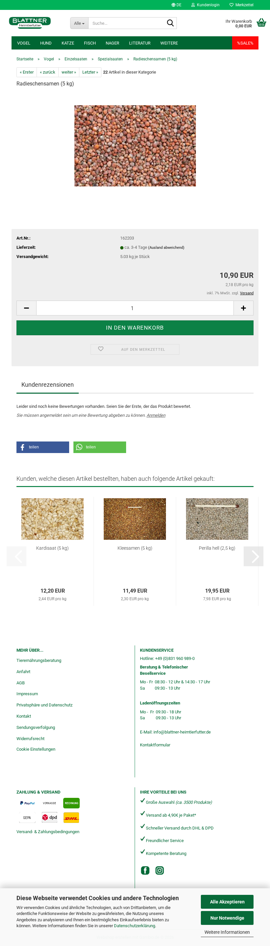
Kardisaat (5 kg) (52, 548)
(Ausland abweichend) (166, 247)
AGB (20, 682)
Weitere (169, 43)
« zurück (47, 72)
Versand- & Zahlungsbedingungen (47, 831)
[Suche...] (170, 23)
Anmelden (156, 415)
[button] (176, 5)
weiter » (69, 72)
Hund (46, 43)
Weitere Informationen (227, 932)
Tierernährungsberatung (38, 660)
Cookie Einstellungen (35, 749)
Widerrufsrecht (30, 738)
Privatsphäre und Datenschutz (44, 704)
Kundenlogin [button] (207, 5)
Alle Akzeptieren (227, 901)
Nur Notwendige (227, 918)
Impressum (27, 693)
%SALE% (245, 43)
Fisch (90, 43)
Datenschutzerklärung (134, 925)
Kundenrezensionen (47, 384)
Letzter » (90, 72)
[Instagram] (159, 870)
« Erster (27, 72)
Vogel (23, 43)
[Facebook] (145, 870)
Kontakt (23, 716)
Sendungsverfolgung (35, 727)
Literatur (139, 43)
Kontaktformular (155, 744)
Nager (112, 43)
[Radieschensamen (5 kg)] (135, 142)
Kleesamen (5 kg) (135, 548)
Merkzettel (243, 5)
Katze (68, 43)
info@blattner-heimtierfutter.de (182, 732)
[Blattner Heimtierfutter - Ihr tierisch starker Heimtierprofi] (30, 23)
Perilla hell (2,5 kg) (217, 548)
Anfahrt (23, 671)
